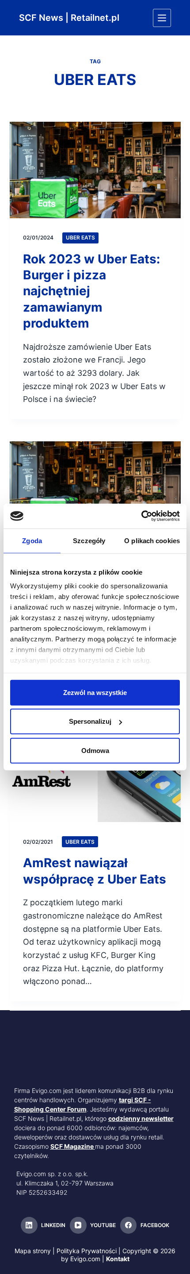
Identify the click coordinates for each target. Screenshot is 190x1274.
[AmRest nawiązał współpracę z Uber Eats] (95, 774)
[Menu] (162, 18)
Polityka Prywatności (87, 1251)
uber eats (80, 237)
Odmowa (95, 750)
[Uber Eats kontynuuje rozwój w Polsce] (95, 489)
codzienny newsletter (141, 1118)
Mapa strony (33, 1251)
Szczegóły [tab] (89, 540)
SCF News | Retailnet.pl (69, 17)
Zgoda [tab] (32, 540)
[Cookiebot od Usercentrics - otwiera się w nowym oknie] (141, 516)
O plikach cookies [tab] (152, 540)
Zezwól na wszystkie (95, 692)
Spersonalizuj (90, 721)
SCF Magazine (72, 1146)
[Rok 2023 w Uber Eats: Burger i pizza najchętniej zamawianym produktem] (95, 170)
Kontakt (117, 1258)
